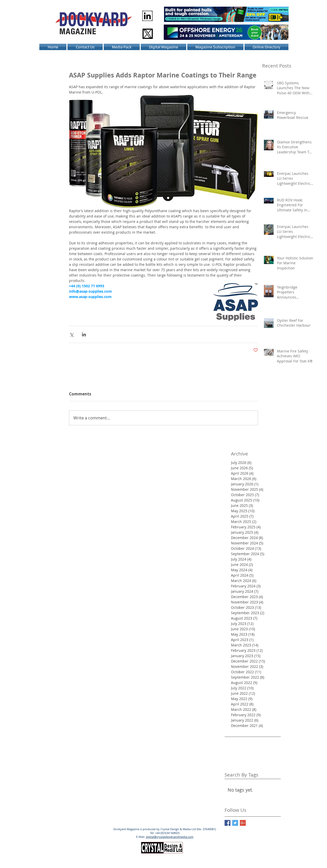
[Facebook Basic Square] (227, 823)
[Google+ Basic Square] (243, 823)
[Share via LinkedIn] (83, 334)
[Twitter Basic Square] (235, 823)
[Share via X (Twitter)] (71, 334)
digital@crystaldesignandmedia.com (169, 837)
